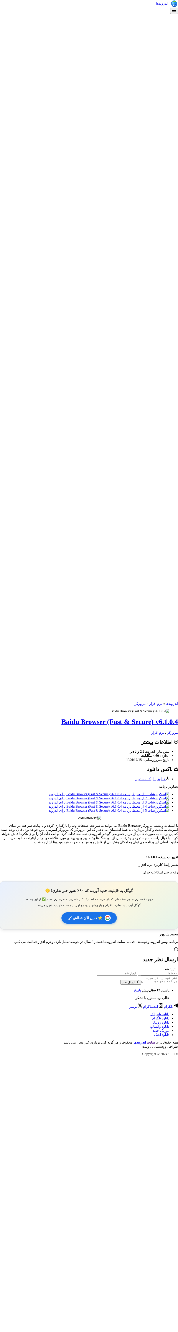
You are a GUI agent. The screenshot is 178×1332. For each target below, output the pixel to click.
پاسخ (137, 990)
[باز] (174, 11)
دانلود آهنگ (161, 1035)
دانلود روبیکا (160, 1022)
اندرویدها (162, 3)
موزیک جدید (161, 1030)
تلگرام (169, 1006)
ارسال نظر (129, 982)
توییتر (133, 1006)
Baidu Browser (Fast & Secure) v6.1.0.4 (119, 722)
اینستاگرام (151, 1006)
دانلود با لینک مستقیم (150, 779)
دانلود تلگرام (160, 1018)
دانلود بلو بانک (159, 1014)
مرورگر (140, 704)
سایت (151, 1042)
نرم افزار (155, 704)
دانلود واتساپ (159, 1026)
